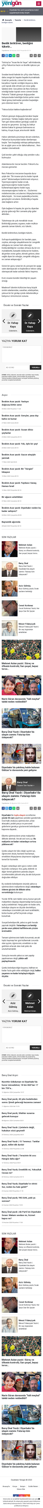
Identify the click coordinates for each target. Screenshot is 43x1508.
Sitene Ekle (21, 1489)
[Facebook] (3, 55)
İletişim (22, 1486)
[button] (31, 55)
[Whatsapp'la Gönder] (13, 55)
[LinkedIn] (10, 55)
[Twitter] (6, 55)
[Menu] (39, 4)
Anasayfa (8, 20)
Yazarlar (18, 20)
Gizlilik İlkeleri (33, 1486)
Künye (15, 1486)
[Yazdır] (17, 55)
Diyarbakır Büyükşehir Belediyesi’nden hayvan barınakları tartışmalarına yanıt (25, 11)
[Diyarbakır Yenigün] (11, 3)
